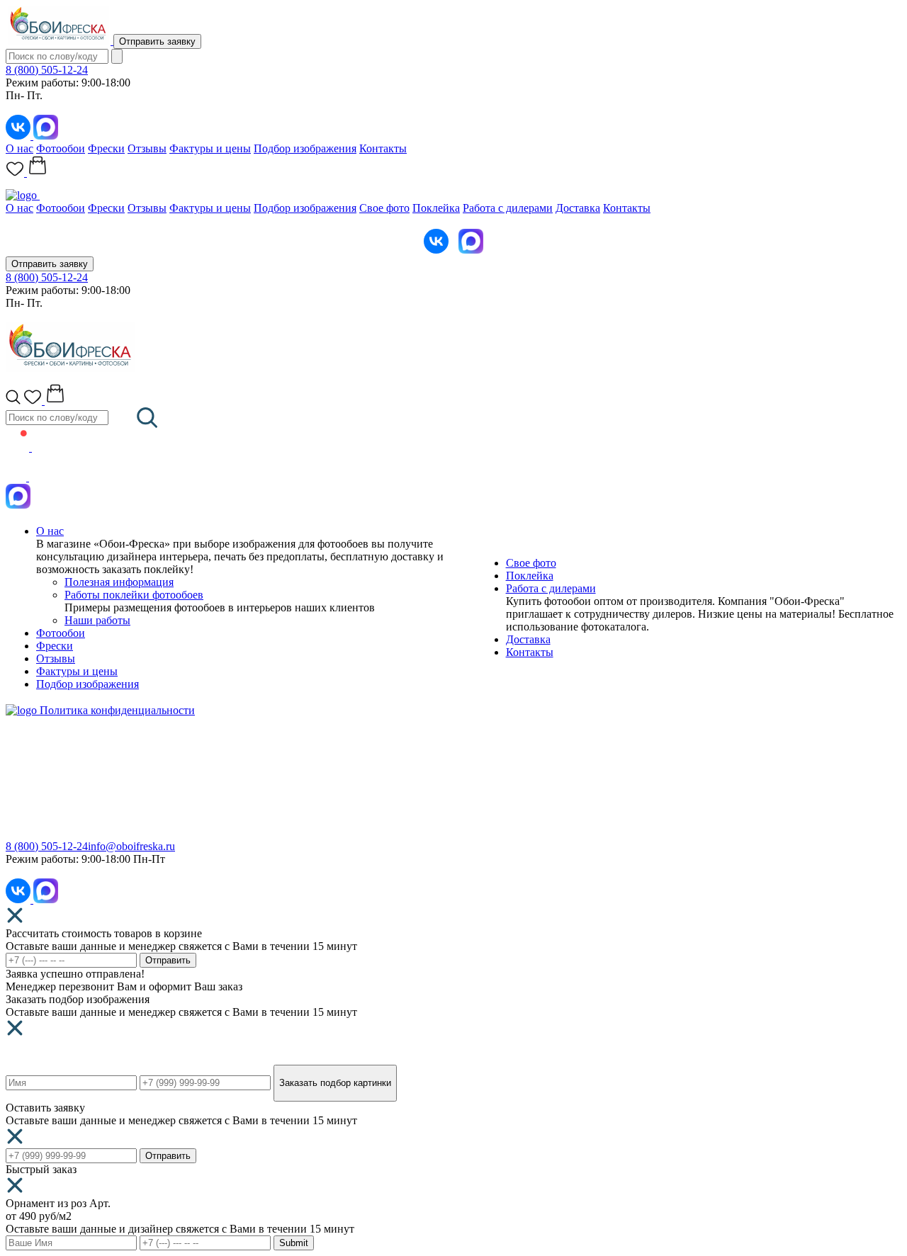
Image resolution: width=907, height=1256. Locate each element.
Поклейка (436, 208)
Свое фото (384, 208)
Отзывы (147, 148)
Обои (19, 778)
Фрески (106, 148)
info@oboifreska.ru (131, 846)
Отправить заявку (157, 41)
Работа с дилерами (508, 208)
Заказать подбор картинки (335, 1082)
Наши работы (97, 620)
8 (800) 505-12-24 (47, 70)
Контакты (383, 148)
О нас (19, 148)
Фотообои (60, 148)
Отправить (168, 960)
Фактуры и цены (210, 148)
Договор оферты (494, 819)
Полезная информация (119, 582)
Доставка (578, 208)
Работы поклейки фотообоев (133, 595)
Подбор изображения (305, 148)
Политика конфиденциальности (117, 710)
